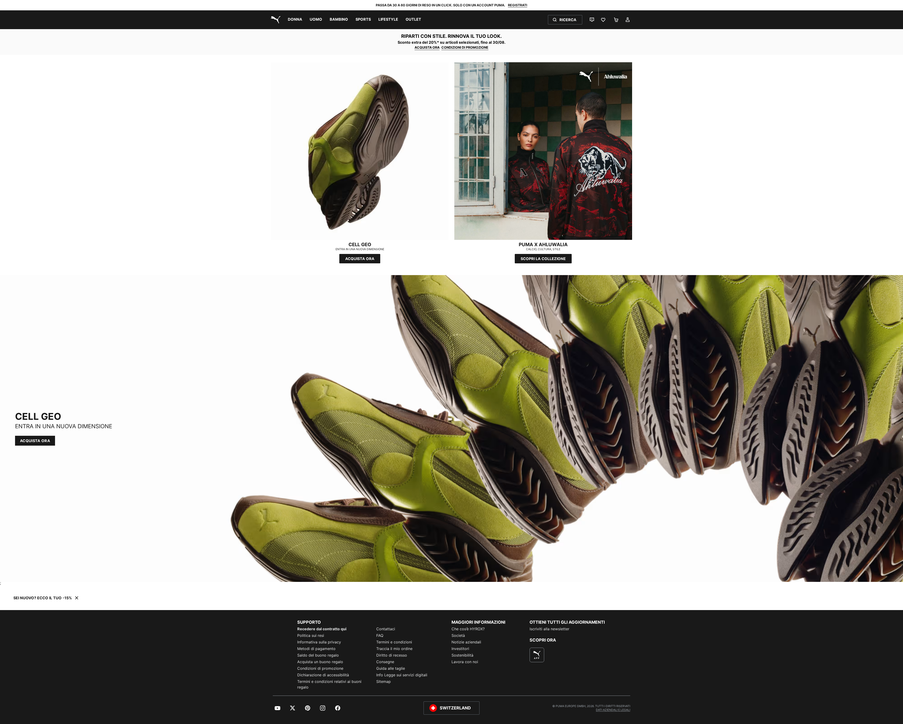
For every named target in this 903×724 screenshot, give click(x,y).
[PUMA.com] (274, 19)
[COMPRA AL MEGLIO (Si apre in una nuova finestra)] (537, 655)
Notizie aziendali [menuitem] (466, 642)
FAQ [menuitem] (379, 635)
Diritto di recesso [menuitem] (391, 655)
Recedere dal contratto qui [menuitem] (321, 629)
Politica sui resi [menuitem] (310, 635)
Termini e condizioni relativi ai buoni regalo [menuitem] (329, 684)
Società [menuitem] (458, 635)
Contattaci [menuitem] (385, 629)
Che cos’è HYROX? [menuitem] (468, 629)
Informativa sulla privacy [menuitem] (319, 642)
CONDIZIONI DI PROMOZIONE (464, 47)
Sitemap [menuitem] (383, 681)
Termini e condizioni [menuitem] (394, 642)
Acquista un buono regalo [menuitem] (320, 661)
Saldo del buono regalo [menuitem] (318, 655)
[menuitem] (295, 19)
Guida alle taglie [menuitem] (390, 668)
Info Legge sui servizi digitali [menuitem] (401, 675)
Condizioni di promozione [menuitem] (320, 668)
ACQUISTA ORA (427, 47)
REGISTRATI (517, 5)
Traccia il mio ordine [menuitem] (394, 648)
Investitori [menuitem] (460, 648)
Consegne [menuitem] (385, 661)
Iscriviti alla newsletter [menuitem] (549, 629)
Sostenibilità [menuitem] (462, 655)
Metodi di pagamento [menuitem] (316, 648)
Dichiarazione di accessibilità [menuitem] (323, 675)
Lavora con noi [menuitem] (465, 661)
